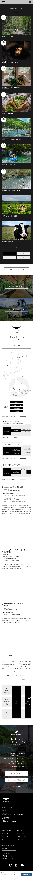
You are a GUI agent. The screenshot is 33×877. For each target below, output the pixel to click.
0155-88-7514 (18, 774)
